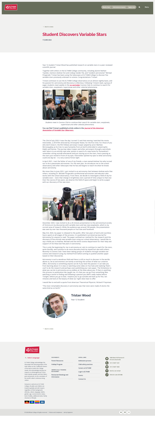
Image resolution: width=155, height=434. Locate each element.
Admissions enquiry (119, 7)
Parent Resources (57, 361)
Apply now (131, 7)
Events (80, 375)
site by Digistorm (68, 412)
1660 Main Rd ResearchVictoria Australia (117, 358)
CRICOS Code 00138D (116, 375)
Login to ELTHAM (84, 372)
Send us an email (115, 371)
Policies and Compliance (55, 412)
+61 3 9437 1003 (114, 367)
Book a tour (106, 7)
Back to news (49, 27)
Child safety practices (85, 364)
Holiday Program (56, 364)
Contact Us (82, 379)
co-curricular (75, 85)
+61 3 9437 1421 (114, 363)
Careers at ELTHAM (84, 368)
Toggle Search (139, 7)
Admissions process (84, 361)
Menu (147, 7)
